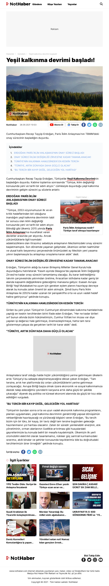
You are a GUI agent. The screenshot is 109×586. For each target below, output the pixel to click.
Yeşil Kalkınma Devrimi (81, 178)
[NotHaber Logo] (18, 4)
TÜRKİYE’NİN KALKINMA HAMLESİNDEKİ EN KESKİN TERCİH (46, 161)
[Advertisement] (54, 29)
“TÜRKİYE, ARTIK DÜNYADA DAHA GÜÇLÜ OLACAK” (42, 165)
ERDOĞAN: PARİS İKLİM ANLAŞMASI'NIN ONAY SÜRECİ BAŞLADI (49, 152)
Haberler (10, 54)
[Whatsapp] (95, 125)
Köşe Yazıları (55, 4)
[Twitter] (89, 125)
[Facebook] (83, 125)
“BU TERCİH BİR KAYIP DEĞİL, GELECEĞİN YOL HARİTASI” (45, 169)
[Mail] (100, 125)
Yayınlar (72, 4)
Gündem (37, 4)
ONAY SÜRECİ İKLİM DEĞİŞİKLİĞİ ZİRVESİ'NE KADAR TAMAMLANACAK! (52, 157)
